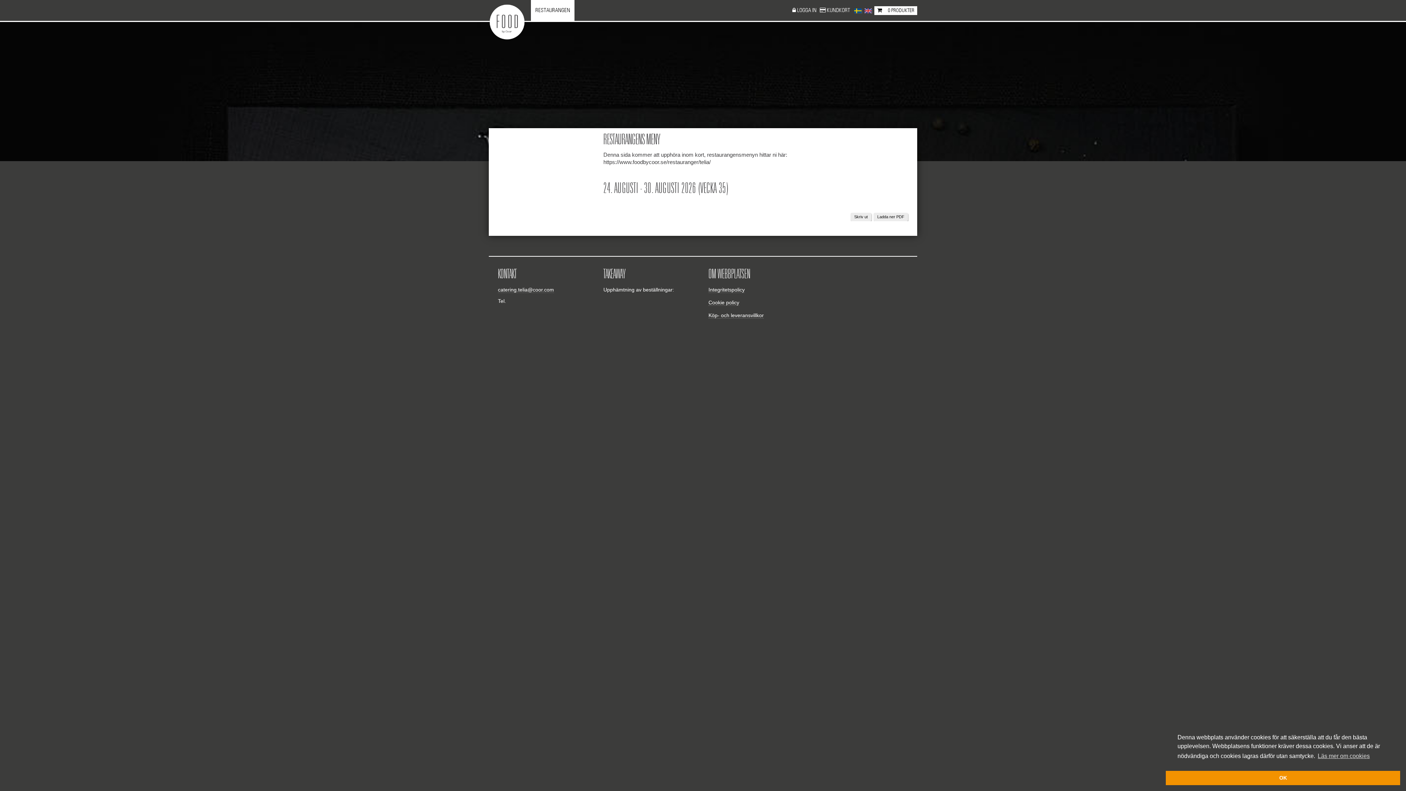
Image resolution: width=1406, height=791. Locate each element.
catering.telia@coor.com (526, 290)
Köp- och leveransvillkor (736, 315)
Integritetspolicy (726, 290)
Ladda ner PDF (890, 217)
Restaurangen (552, 10)
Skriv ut (861, 217)
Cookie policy (723, 302)
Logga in (807, 10)
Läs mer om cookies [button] (1344, 756)
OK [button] (1283, 778)
